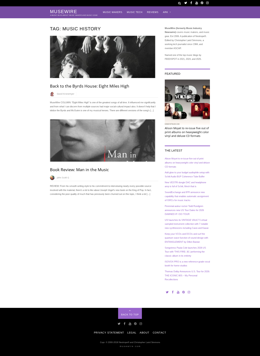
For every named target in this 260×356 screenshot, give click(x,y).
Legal (131, 332)
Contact (159, 332)
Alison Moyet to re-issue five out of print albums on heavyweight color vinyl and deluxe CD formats (187, 162)
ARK (165, 12)
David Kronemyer (65, 93)
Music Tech (134, 12)
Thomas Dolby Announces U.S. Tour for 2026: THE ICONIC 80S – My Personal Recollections (187, 275)
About (144, 332)
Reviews (152, 12)
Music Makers (112, 12)
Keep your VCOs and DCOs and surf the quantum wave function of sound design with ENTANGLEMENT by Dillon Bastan (186, 238)
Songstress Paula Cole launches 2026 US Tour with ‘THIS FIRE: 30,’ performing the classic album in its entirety (185, 251)
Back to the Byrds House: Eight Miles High (89, 86)
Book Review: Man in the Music (79, 169)
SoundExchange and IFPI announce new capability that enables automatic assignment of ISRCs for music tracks (187, 196)
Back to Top (130, 314)
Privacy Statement (109, 332)
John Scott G (63, 177)
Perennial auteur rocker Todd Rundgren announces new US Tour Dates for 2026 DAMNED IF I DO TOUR (184, 210)
